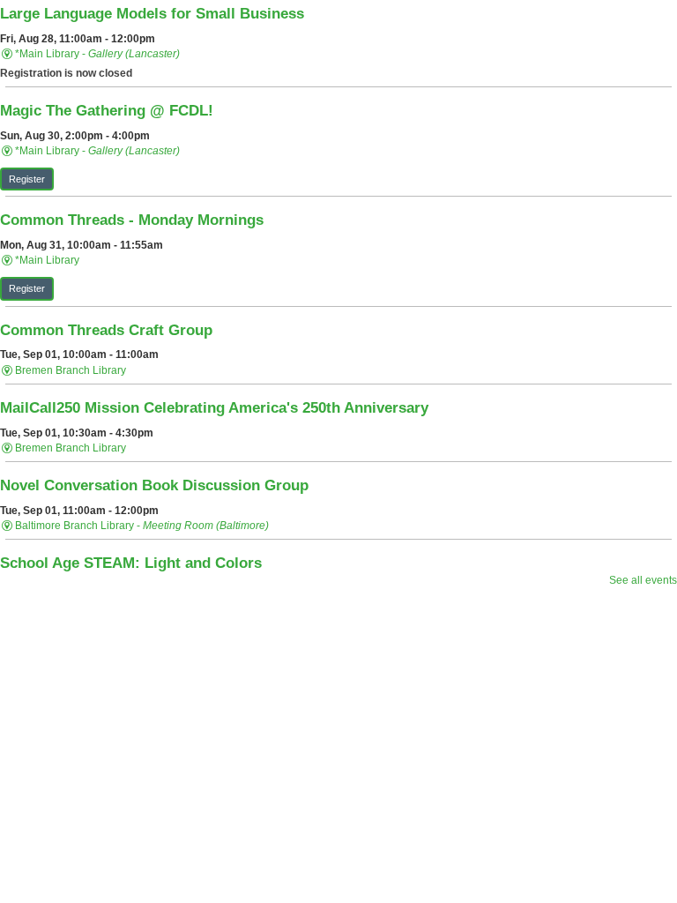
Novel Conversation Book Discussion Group (154, 485)
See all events (643, 580)
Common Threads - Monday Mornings (132, 219)
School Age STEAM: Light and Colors (131, 562)
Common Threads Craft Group (106, 330)
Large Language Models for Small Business (152, 13)
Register (27, 179)
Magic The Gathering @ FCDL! (106, 110)
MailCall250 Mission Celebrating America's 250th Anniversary (214, 407)
